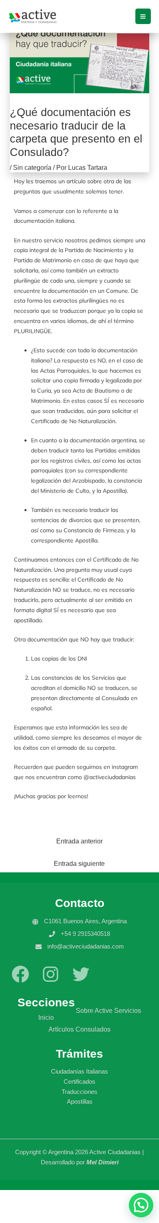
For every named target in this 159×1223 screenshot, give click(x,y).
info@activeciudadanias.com (85, 946)
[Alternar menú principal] (143, 16)
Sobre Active (94, 1010)
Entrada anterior (79, 841)
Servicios (127, 1010)
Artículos (61, 1029)
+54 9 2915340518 (85, 933)
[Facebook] (20, 982)
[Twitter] (81, 982)
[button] (141, 1205)
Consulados (92, 1029)
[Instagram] (50, 982)
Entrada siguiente (79, 863)
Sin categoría (32, 167)
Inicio (46, 1017)
